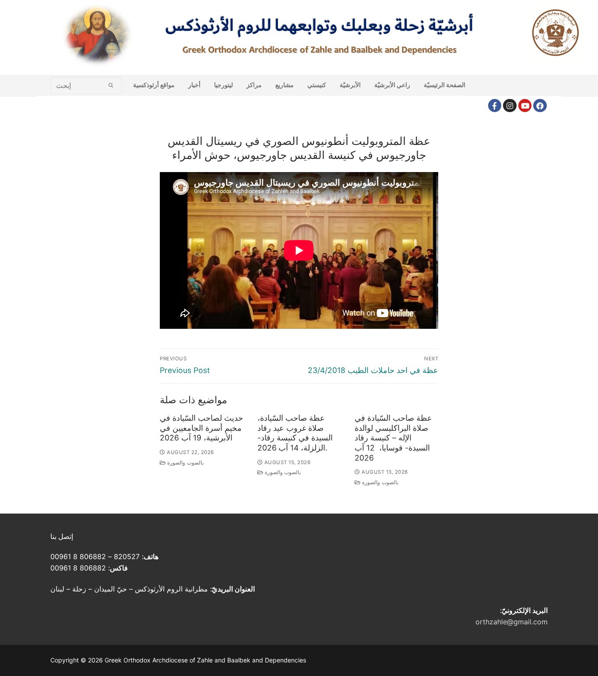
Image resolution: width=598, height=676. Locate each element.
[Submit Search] (111, 85)
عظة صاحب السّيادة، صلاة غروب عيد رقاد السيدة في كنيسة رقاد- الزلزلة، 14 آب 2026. (295, 433)
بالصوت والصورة (185, 463)
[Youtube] (525, 106)
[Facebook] (495, 106)
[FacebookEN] (540, 106)
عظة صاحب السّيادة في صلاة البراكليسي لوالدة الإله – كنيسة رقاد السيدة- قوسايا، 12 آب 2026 (393, 437)
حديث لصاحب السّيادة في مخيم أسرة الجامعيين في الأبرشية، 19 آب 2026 (201, 428)
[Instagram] (510, 106)
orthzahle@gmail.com (511, 621)
